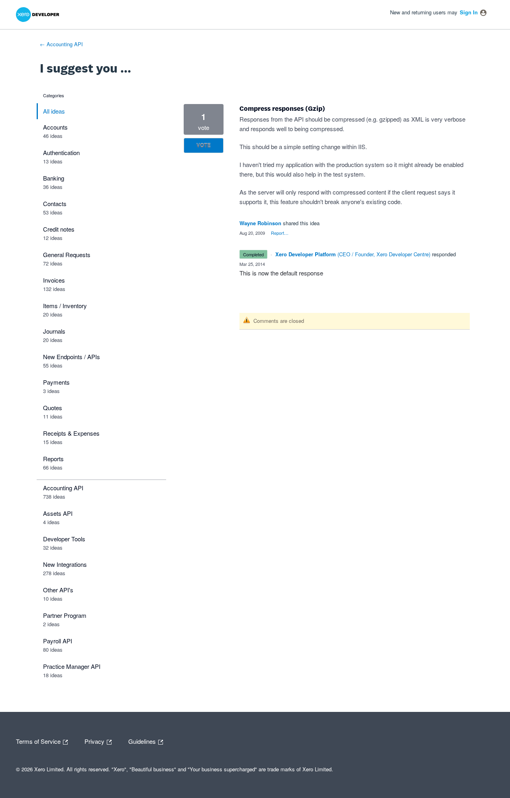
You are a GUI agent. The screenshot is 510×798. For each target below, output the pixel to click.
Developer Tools (64, 539)
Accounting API (63, 488)
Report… (279, 233)
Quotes (52, 407)
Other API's (58, 590)
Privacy (95, 740)
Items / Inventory (65, 305)
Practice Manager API (71, 666)
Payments (56, 382)
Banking (53, 178)
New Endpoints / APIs (71, 356)
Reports (53, 458)
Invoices (54, 280)
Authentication (61, 152)
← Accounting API (61, 44)
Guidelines (142, 740)
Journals (54, 331)
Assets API (58, 513)
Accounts (55, 127)
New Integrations (65, 564)
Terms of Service (39, 740)
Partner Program (64, 615)
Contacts (55, 203)
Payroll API (57, 641)
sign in (469, 12)
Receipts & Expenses (71, 433)
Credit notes (59, 229)
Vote (203, 145)
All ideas (54, 111)
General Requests (66, 254)
